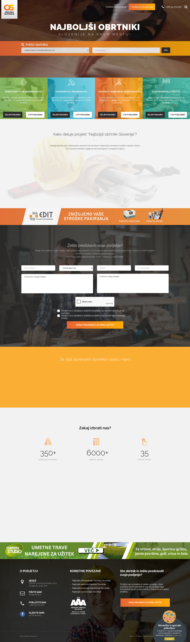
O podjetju (138, 636)
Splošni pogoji (148, 636)
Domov (132, 636)
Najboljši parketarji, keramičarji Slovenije (90, 588)
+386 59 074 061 (173, 7)
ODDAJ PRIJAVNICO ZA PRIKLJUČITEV (95, 325)
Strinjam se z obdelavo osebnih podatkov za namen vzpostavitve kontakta (92, 311)
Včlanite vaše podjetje (116, 7)
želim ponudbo (12, 115)
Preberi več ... (178, 635)
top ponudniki (35, 115)
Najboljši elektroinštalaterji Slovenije (89, 584)
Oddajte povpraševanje (142, 7)
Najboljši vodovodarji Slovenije (86, 592)
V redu (169, 639)
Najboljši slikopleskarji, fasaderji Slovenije (91, 580)
